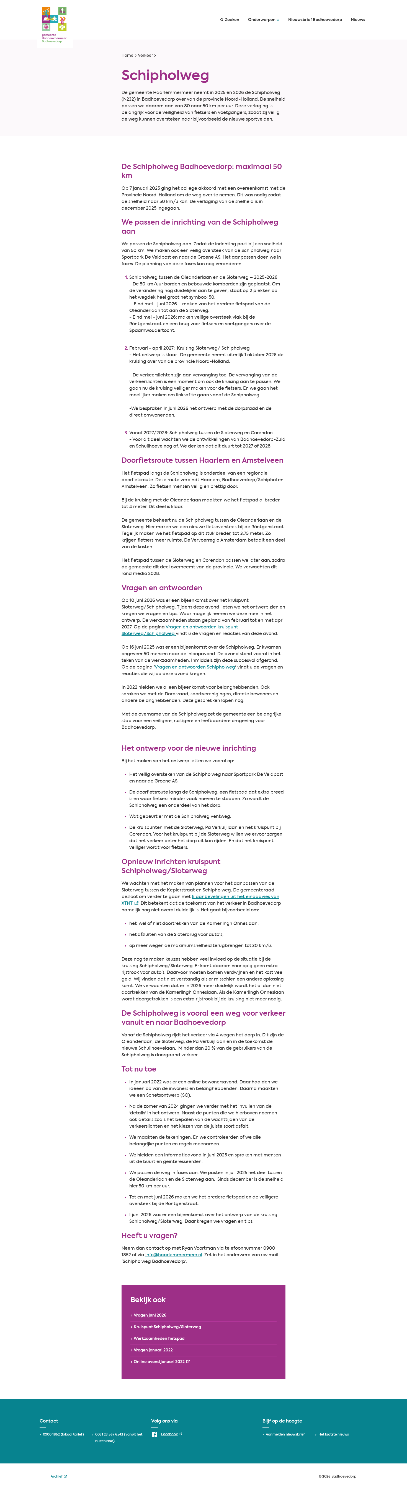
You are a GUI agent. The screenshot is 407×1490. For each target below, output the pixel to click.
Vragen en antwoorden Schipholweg (195, 667)
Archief (59, 1477)
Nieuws (358, 20)
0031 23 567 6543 (109, 1434)
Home (127, 56)
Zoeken (232, 20)
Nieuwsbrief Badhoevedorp (315, 20)
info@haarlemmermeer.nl (173, 1255)
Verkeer (145, 56)
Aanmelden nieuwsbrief (285, 1434)
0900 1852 (51, 1434)
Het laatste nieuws (333, 1434)
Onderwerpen (261, 20)
